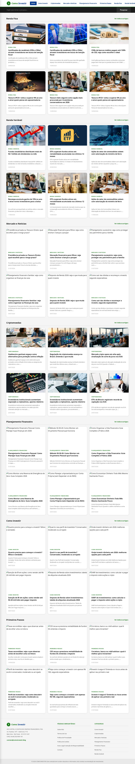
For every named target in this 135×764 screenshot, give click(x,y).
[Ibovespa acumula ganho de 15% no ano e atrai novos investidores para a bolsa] (25, 195)
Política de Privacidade (64, 738)
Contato (60, 750)
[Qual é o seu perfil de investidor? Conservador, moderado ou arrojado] (67, 547)
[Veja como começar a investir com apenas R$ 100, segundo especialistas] (67, 690)
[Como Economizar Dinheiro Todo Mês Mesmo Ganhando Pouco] (109, 493)
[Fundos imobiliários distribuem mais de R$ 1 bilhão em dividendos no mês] (25, 147)
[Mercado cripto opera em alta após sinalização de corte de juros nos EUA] (109, 349)
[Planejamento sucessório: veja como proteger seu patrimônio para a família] (109, 250)
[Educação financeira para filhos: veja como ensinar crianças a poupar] (67, 250)
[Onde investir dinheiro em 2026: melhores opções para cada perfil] (109, 547)
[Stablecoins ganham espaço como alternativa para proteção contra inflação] (25, 349)
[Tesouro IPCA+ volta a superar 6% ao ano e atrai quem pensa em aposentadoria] (25, 92)
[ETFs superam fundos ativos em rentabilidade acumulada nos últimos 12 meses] (67, 147)
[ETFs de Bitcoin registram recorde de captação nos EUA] (109, 394)
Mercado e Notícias (69, 3)
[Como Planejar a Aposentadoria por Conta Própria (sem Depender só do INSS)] (67, 493)
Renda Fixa (118, 3)
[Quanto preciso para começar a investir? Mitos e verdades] (25, 547)
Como (18, 724)
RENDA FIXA (12, 47)
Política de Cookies (63, 742)
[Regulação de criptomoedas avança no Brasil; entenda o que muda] (67, 349)
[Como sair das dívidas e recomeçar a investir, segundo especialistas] (109, 295)
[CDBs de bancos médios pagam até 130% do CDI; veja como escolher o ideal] (109, 46)
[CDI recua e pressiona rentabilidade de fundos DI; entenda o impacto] (67, 645)
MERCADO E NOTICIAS (15, 252)
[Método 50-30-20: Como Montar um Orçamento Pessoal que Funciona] (67, 448)
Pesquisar (123, 10)
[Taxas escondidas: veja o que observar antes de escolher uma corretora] (25, 645)
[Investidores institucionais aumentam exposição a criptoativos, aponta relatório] (25, 394)
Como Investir (43, 3)
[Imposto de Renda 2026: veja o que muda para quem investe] (67, 295)
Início (33, 3)
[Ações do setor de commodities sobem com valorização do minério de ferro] (109, 147)
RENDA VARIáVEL (13, 149)
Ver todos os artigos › (121, 19)
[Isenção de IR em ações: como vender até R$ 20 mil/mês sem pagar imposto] (25, 592)
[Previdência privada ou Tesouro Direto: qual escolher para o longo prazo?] (25, 250)
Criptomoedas (55, 3)
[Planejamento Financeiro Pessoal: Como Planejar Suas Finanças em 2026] (25, 448)
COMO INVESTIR (13, 549)
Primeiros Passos (105, 3)
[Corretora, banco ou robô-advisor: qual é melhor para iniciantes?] (109, 645)
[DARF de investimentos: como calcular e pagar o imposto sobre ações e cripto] (109, 592)
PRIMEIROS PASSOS (14, 648)
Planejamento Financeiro (88, 3)
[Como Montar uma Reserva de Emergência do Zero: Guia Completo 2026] (25, 493)
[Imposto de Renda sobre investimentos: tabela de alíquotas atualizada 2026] (67, 592)
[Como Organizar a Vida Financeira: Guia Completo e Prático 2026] (109, 448)
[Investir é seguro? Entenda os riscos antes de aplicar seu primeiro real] (109, 690)
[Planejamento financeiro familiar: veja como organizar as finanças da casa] (25, 295)
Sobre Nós (60, 729)
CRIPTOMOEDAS (13, 351)
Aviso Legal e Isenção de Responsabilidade (70, 746)
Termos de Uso (62, 734)
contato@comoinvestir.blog (16, 740)
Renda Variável (99, 754)
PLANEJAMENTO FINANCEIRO (17, 450)
